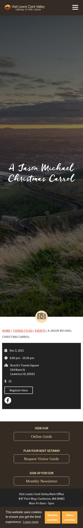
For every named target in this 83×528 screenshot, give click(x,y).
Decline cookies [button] (52, 517)
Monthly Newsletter (41, 481)
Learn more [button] (31, 522)
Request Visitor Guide (41, 459)
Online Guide (41, 436)
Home (6, 331)
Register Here (18, 390)
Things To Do (23, 331)
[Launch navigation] (75, 7)
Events (40, 331)
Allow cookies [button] (69, 517)
